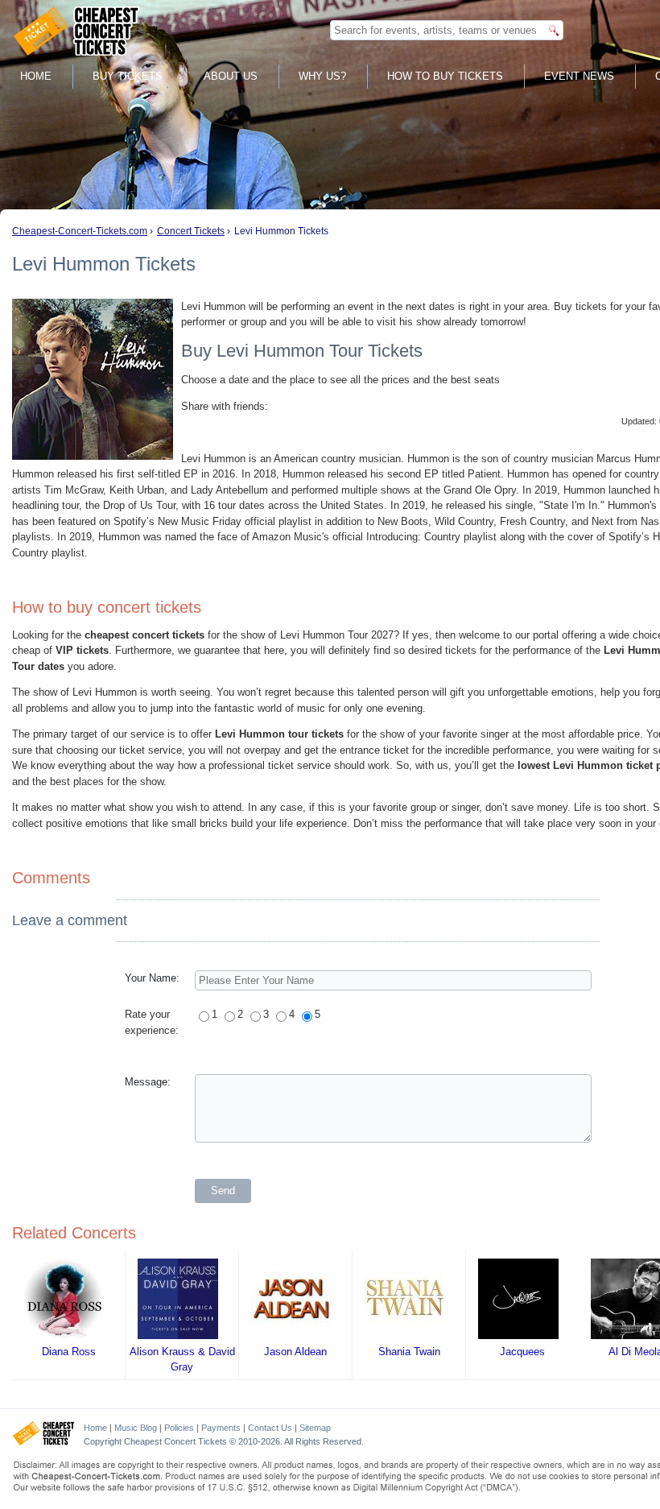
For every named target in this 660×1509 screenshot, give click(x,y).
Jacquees (522, 1352)
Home (36, 76)
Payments (221, 1428)
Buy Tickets (128, 76)
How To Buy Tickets (445, 76)
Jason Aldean (295, 1352)
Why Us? (322, 76)
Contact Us (270, 1428)
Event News (579, 76)
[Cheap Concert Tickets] (44, 1442)
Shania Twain (409, 1352)
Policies (179, 1428)
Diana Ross (69, 1352)
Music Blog (135, 1428)
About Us (231, 76)
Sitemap (315, 1428)
